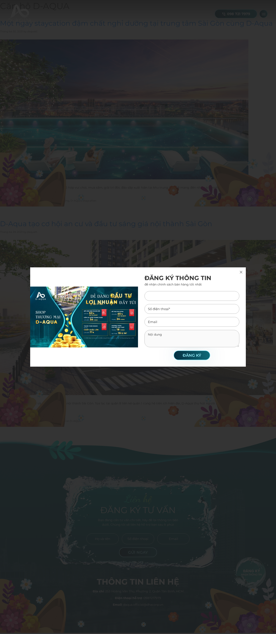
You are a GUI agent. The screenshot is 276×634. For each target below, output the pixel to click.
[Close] (241, 272)
